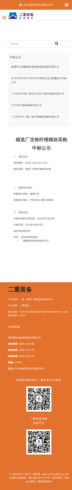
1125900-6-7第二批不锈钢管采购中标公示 (35, 116)
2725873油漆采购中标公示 (26, 105)
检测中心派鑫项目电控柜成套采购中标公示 (35, 66)
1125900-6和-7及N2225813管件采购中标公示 (37, 93)
